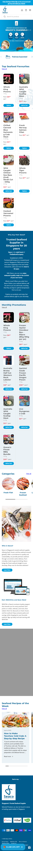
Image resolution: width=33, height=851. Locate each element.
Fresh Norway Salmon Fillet (23, 128)
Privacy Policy (5, 841)
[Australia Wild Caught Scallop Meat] (24, 79)
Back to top (15, 779)
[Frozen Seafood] (23, 483)
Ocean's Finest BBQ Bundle (7, 450)
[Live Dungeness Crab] (24, 401)
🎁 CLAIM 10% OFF (11, 847)
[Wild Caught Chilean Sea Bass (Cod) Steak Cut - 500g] (8, 160)
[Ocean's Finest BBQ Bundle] (8, 439)
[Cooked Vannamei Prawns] (8, 203)
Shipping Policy (5, 843)
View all (4, 69)
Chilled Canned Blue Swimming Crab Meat (8, 131)
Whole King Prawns (7, 89)
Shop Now (17, 43)
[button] (26, 10)
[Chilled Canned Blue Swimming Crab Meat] (8, 117)
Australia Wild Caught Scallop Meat (23, 91)
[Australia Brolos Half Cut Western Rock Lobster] (8, 360)
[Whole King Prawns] (8, 79)
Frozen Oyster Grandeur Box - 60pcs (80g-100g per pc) (24, 332)
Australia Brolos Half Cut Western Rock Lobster (7, 374)
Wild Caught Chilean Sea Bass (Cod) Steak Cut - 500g (8, 175)
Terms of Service (23, 841)
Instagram (26, 845)
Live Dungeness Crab (24, 411)
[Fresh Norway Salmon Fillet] (24, 117)
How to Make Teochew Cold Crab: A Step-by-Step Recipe (15, 736)
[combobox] (16, 16)
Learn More (7, 570)
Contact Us (13, 843)
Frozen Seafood (23, 494)
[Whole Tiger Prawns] (24, 160)
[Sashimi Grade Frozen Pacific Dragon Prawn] (24, 360)
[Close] (22, 847)
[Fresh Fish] (8, 483)
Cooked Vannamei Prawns (8, 213)
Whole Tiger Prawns (22, 170)
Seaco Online (9, 838)
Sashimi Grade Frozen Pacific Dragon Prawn (23, 374)
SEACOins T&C (13, 841)
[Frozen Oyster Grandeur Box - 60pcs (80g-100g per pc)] (24, 317)
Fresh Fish (8, 493)
